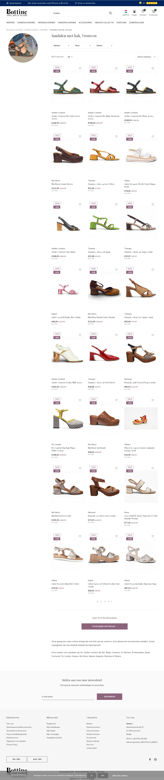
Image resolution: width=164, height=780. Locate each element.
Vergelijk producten (54, 738)
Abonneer (109, 696)
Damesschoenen (26, 22)
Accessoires (85, 22)
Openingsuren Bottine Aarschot (18, 727)
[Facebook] (150, 759)
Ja (91, 775)
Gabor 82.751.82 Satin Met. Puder (65, 584)
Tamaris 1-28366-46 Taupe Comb (138, 252)
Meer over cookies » (120, 775)
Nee (102, 775)
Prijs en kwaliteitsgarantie (16, 734)
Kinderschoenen (67, 22)
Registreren (51, 724)
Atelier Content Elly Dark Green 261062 (66, 117)
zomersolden (136, 22)
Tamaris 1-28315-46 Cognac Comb (138, 317)
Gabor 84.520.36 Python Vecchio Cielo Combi (104, 585)
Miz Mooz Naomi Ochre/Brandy (101, 317)
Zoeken (110, 13)
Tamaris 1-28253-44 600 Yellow (101, 184)
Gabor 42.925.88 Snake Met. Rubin (66, 317)
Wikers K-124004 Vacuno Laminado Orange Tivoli (139, 449)
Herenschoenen (46, 22)
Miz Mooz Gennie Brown (62, 184)
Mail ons (37, 759)
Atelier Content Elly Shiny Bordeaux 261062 (104, 117)
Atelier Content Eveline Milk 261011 (67, 382)
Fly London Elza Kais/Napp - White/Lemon (64, 449)
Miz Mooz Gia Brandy (97, 448)
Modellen (44, 30)
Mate (99, 45)
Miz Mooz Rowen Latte (61, 515)
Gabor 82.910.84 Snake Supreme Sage (140, 584)
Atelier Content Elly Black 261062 (138, 116)
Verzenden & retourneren (16, 731)
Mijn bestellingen (53, 727)
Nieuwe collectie (104, 22)
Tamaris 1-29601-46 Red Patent (101, 382)
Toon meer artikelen (104, 626)
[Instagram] (155, 759)
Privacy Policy (11, 745)
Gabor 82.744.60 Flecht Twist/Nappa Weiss (139, 185)
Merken (10, 22)
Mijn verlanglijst (53, 734)
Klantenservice (12, 738)
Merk (57, 45)
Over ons (121, 22)
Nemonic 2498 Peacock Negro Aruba (140, 382)
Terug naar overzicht (14, 30)
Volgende (111, 601)
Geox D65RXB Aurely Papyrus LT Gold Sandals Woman (140, 517)
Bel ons (16, 759)
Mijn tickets (51, 731)
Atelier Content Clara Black (63, 252)
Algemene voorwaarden (16, 741)
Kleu (77, 45)
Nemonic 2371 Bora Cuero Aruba (101, 515)
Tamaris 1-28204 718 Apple (99, 252)
